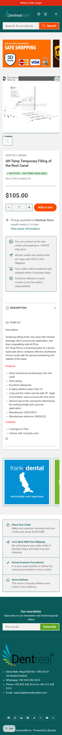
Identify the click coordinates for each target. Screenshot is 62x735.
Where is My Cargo (31, 2)
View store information (25, 228)
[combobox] (31, 26)
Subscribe (49, 626)
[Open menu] (56, 14)
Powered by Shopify (44, 730)
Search (51, 26)
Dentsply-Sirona (16, 155)
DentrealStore (23, 730)
